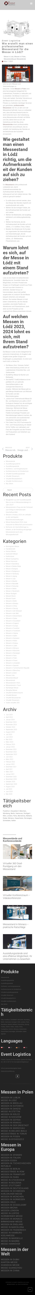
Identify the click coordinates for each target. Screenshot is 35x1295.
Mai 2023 (9, 739)
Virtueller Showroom (12, 476)
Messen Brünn (11, 596)
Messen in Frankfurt (12, 628)
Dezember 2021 (11, 767)
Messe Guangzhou (12, 559)
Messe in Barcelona (12, 564)
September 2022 (11, 754)
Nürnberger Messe (12, 688)
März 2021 (9, 772)
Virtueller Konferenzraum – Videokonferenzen (16, 897)
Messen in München (13, 651)
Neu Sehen (9, 484)
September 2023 (11, 729)
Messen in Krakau (12, 643)
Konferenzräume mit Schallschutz (17, 471)
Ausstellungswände (12, 466)
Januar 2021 (10, 774)
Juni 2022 (9, 757)
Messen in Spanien (12, 665)
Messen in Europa (12, 626)
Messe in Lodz (9, 57)
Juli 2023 (9, 734)
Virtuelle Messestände (13, 698)
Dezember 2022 (11, 749)
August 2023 (10, 732)
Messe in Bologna (12, 569)
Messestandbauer (10, 59)
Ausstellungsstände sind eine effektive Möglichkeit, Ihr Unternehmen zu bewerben (17, 956)
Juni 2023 (9, 737)
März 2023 (9, 742)
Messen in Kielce (11, 641)
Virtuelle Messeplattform (14, 479)
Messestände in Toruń (13, 685)
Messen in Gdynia (12, 633)
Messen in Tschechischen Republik (17, 668)
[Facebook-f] (17, 1076)
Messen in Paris (11, 655)
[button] (31, 3)
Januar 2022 (10, 764)
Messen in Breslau (12, 603)
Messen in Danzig (12, 608)
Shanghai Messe (11, 690)
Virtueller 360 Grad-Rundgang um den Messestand (12, 866)
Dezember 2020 (11, 777)
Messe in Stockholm (12, 591)
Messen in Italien (11, 636)
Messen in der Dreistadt (14, 611)
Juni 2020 (9, 791)
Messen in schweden (13, 663)
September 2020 (11, 784)
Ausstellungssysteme (13, 464)
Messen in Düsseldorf (13, 621)
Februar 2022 (10, 762)
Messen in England (12, 623)
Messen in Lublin (11, 646)
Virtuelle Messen (11, 695)
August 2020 (10, 787)
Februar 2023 (10, 744)
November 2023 (11, 725)
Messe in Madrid (11, 581)
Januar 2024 (10, 720)
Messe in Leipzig (11, 576)
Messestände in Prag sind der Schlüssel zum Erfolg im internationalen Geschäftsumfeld (19, 509)
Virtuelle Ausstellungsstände (15, 474)
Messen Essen (11, 598)
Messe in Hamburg (12, 574)
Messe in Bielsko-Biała (13, 566)
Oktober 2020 (10, 782)
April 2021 (9, 769)
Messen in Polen (20, 57)
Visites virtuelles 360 (12, 703)
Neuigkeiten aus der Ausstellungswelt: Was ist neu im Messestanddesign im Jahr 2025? (18, 502)
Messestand (9, 185)
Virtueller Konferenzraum (14, 481)
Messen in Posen (11, 660)
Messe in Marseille (12, 584)
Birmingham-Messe (12, 546)
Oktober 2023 (10, 727)
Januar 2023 (10, 747)
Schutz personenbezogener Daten (11, 1068)
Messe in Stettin (11, 589)
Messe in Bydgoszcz (13, 571)
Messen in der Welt (12, 613)
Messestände (21, 59)
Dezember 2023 (11, 722)
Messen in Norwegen (13, 653)
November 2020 (11, 779)
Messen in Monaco (12, 648)
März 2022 (9, 759)
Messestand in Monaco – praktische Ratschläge (16, 926)
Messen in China (11, 606)
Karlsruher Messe (12, 554)
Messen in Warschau (13, 670)
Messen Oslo (10, 675)
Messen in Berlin (11, 601)
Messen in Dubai (11, 618)
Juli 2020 (9, 789)
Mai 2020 (9, 794)
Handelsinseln (10, 549)
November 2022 (11, 752)
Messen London (11, 673)
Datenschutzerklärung (7, 1071)
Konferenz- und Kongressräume (16, 469)
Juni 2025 (9, 715)
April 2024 (9, 717)
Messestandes (8, 124)
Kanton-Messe (11, 551)
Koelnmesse (10, 556)
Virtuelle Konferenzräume (14, 693)
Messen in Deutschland (14, 616)
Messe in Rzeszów (12, 586)
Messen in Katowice (12, 638)
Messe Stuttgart (11, 593)
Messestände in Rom (13, 683)
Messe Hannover (11, 561)
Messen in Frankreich (13, 631)
